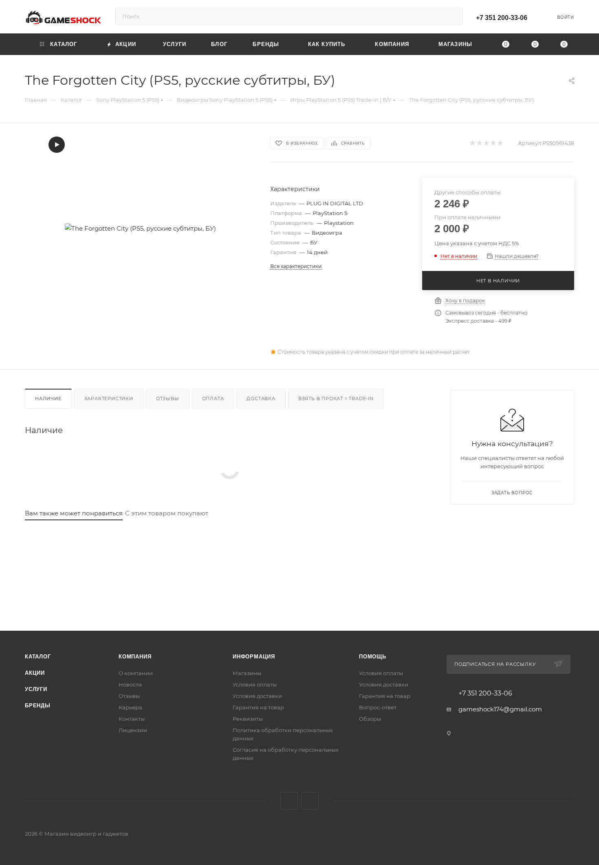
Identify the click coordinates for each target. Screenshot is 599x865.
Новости (130, 684)
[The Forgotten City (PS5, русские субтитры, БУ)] (140, 228)
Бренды (38, 705)
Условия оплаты (255, 684)
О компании (136, 673)
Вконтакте (289, 801)
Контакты (132, 718)
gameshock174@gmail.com (500, 709)
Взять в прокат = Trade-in (336, 398)
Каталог (38, 657)
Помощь (372, 657)
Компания (135, 657)
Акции (35, 673)
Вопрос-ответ (377, 707)
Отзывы (167, 398)
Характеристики (108, 398)
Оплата (213, 398)
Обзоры (370, 718)
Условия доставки (257, 696)
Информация (254, 657)
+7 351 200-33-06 (501, 17)
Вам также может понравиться (74, 513)
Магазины (247, 673)
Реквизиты (248, 718)
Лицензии (133, 730)
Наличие (48, 398)
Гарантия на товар (258, 707)
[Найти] (453, 16)
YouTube (310, 801)
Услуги (36, 689)
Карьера (130, 707)
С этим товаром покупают (166, 513)
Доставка (261, 398)
